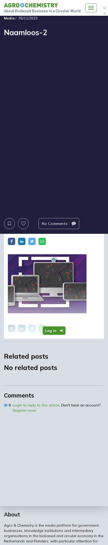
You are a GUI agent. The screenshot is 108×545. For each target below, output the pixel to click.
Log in (51, 330)
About (12, 514)
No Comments (55, 223)
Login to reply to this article (36, 405)
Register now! (24, 410)
